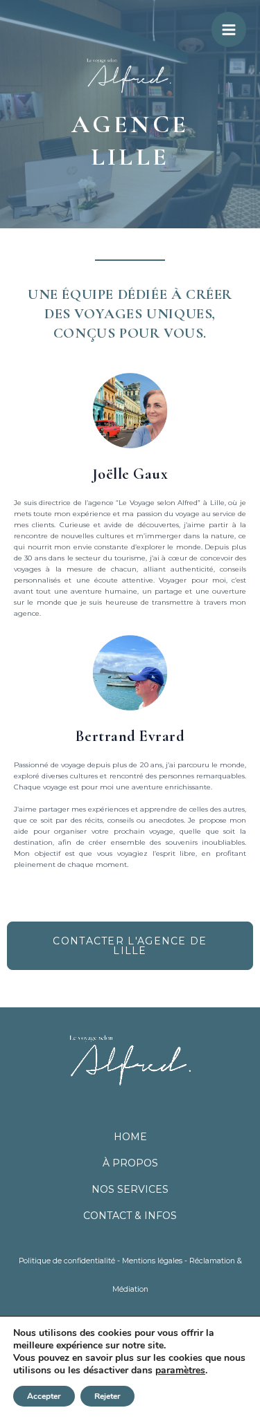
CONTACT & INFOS (130, 1215)
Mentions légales (152, 1260)
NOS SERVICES (130, 1189)
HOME (130, 1136)
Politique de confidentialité (67, 1260)
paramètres (180, 1370)
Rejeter (107, 1396)
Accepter (44, 1396)
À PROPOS (130, 1163)
